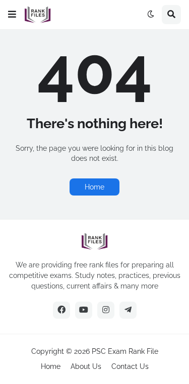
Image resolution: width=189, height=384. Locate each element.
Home (94, 187)
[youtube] (83, 310)
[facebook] (61, 310)
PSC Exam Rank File (125, 351)
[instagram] (105, 310)
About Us (86, 366)
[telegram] (128, 310)
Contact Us (130, 366)
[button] (12, 14)
